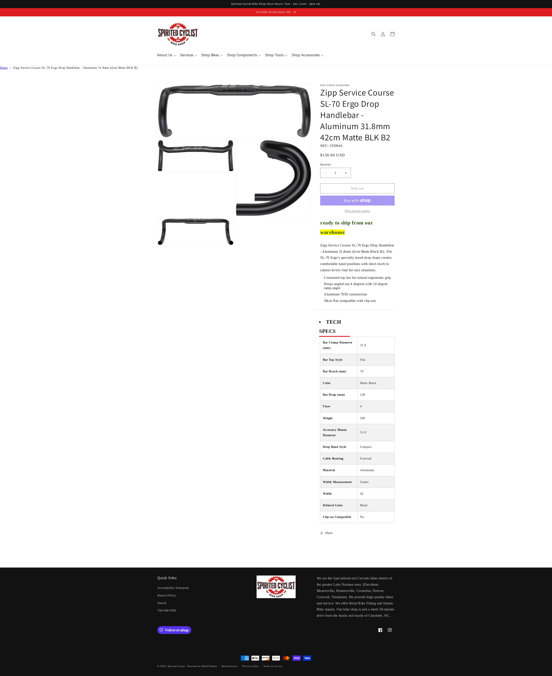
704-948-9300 (166, 610)
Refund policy (230, 666)
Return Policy (166, 595)
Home (4, 67)
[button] (373, 34)
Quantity (325, 164)
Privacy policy (250, 666)
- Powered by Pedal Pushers (201, 666)
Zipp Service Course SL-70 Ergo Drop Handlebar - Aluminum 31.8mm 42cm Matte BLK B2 (75, 67)
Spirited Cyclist (176, 666)
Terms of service (272, 666)
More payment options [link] (357, 210)
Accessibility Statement (173, 588)
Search (161, 603)
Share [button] (329, 533)
